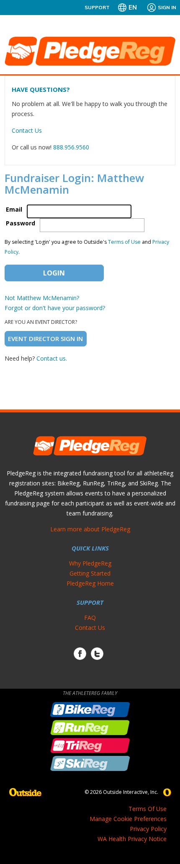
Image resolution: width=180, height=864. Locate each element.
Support (97, 7)
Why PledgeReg (90, 563)
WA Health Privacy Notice (132, 839)
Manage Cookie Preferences (128, 819)
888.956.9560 (71, 147)
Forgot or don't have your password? (55, 308)
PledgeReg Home (90, 583)
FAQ (90, 617)
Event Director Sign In (45, 338)
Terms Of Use (148, 809)
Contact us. (51, 358)
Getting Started (90, 573)
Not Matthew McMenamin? (42, 298)
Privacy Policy (148, 829)
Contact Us (27, 130)
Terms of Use (124, 241)
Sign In (167, 7)
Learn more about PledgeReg (90, 529)
